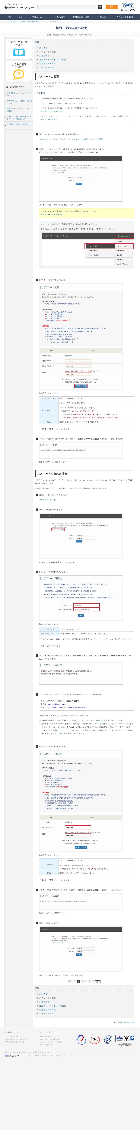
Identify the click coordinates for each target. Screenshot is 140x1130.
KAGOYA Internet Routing (17, 1039)
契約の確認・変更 (81, 17)
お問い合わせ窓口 (125, 17)
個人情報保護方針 (20, 1052)
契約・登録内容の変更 (30, 21)
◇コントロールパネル (48, 500)
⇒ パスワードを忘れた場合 (51, 111)
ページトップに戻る (124, 1022)
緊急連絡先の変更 (47, 63)
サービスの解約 (46, 67)
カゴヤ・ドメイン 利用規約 (51, 1042)
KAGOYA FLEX (12, 1036)
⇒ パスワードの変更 (49, 120)
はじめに (43, 48)
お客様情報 (44, 55)
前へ (70, 982)
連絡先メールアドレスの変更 (52, 59)
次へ (98, 982)
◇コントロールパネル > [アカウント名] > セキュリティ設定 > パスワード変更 (71, 139)
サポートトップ (15, 17)
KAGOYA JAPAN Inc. (47, 1056)
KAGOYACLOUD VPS (15, 1042)
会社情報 (7, 1052)
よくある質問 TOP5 (15, 87)
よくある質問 (59, 17)
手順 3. (81, 152)
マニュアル (37, 17)
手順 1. (99, 720)
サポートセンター (102, 639)
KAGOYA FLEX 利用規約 (50, 1039)
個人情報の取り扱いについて (40, 1052)
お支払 (103, 17)
